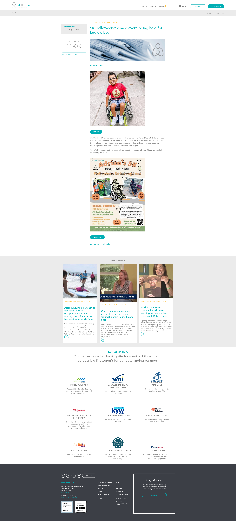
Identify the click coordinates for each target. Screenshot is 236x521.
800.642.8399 (66, 492)
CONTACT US (120, 491)
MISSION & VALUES (105, 482)
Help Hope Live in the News (100, 22)
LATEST (118, 485)
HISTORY (101, 488)
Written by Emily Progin (100, 244)
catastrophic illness (72, 30)
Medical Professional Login (121, 503)
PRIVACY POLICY (122, 495)
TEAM (100, 491)
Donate (198, 6)
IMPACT (118, 482)
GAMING (119, 488)
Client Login (121, 498)
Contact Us (219, 13)
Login (209, 13)
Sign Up (154, 495)
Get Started (216, 6)
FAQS (100, 498)
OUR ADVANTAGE (104, 485)
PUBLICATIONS (103, 495)
